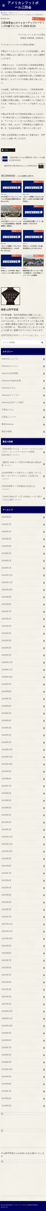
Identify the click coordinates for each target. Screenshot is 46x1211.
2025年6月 (6, 618)
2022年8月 (6, 865)
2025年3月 (6, 640)
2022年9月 (6, 858)
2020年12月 (7, 1011)
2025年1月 (6, 655)
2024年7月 (6, 698)
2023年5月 (6, 800)
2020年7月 (6, 1047)
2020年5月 (6, 1054)
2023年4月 (6, 807)
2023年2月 (6, 822)
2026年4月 (6, 546)
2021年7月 (6, 960)
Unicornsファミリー (11, 395)
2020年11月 (7, 1018)
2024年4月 (6, 720)
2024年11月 (7, 669)
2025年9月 (6, 597)
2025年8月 (6, 604)
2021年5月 (6, 974)
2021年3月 (6, 989)
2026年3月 (6, 553)
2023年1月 (6, 829)
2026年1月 (6, 567)
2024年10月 (7, 676)
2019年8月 (6, 1083)
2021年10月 (7, 938)
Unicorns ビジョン (10, 366)
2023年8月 (6, 778)
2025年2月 (6, 647)
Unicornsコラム (9, 387)
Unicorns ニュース (10, 358)
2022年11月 (7, 844)
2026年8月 (6, 517)
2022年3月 (6, 902)
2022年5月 (6, 887)
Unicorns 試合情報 (10, 373)
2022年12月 (7, 836)
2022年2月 (6, 909)
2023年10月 (7, 764)
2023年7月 (6, 786)
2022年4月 (6, 895)
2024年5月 (6, 713)
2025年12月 (7, 575)
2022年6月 (6, 880)
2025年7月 (6, 611)
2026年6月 (6, 531)
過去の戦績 (7, 431)
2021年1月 (6, 1004)
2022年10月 (7, 851)
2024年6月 (6, 706)
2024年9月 (6, 684)
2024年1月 (6, 742)
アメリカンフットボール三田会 (23, 5)
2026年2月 (6, 560)
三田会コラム (8, 409)
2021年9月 (6, 945)
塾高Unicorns (8, 424)
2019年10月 (7, 1069)
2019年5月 (6, 1105)
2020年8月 (6, 1040)
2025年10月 (7, 589)
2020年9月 (6, 1033)
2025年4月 (6, 633)
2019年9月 (6, 1076)
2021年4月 (6, 982)
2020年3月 (6, 1062)
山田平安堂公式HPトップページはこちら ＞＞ (23, 335)
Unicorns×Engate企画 (11, 380)
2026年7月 (6, 524)
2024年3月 (6, 727)
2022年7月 (6, 873)
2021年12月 (7, 924)
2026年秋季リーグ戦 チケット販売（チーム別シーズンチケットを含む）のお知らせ (21, 475)
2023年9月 (6, 771)
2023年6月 (6, 793)
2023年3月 (6, 815)
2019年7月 (6, 1091)
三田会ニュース (9, 150)
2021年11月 (7, 931)
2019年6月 (6, 1098)
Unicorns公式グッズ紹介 (13, 402)
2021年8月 (6, 953)
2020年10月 (7, 1025)
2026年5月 (6, 538)
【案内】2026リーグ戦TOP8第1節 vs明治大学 (22, 463)
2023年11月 (7, 756)
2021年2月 (6, 996)
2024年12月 (7, 662)
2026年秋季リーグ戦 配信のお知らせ (18, 487)
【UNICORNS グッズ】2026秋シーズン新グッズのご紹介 (22, 498)
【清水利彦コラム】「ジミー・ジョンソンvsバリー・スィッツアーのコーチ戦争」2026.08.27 (22, 451)
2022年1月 (6, 916)
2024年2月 (6, 735)
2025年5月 (6, 626)
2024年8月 (6, 691)
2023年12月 (7, 749)
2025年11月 (7, 582)
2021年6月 (6, 967)
